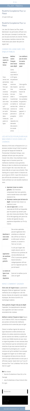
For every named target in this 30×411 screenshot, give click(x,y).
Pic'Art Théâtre (15, 5)
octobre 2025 (6, 401)
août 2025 (5, 403)
